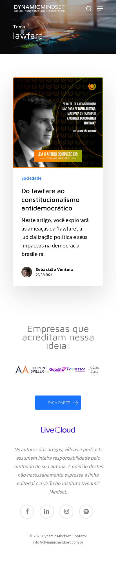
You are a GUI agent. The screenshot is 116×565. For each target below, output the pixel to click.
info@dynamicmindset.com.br (58, 542)
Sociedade (31, 178)
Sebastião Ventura (54, 269)
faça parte (59, 402)
